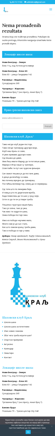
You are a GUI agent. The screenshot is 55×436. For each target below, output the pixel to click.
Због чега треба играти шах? (18, 335)
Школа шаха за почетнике (16, 326)
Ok (28, 432)
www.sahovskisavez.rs (12, 118)
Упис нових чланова (13, 331)
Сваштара (8, 353)
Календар (8, 348)
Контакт (8, 357)
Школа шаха (10, 322)
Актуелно (8, 344)
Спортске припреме (13, 339)
